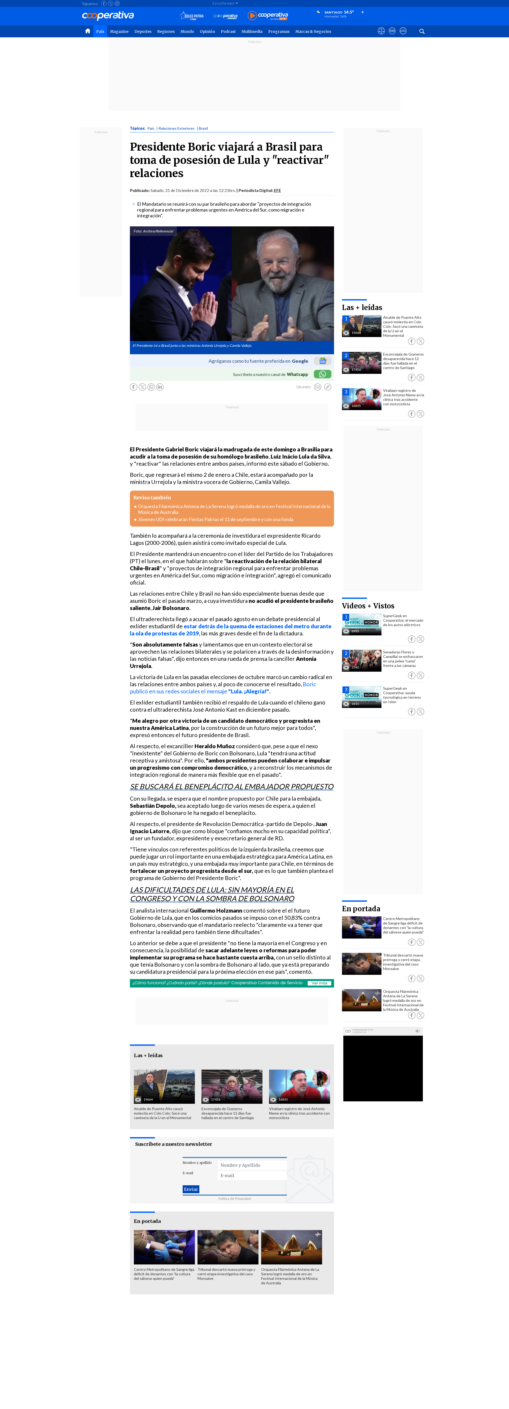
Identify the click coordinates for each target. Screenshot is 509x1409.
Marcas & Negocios (313, 31)
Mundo (187, 31)
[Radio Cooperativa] (268, 16)
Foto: (138, 231)
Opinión (207, 31)
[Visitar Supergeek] (403, 35)
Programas (278, 31)
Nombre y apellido (197, 1163)
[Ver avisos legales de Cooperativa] (381, 35)
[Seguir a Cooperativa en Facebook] (104, 3)
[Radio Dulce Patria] (191, 16)
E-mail (188, 1173)
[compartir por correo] (317, 387)
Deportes (142, 31)
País (100, 31)
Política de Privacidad (234, 1198)
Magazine (119, 31)
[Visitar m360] (392, 35)
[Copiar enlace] (327, 387)
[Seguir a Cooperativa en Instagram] (117, 3)
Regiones (166, 31)
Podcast (228, 31)
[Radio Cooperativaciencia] (225, 16)
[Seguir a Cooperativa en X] (110, 3)
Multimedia (252, 31)
